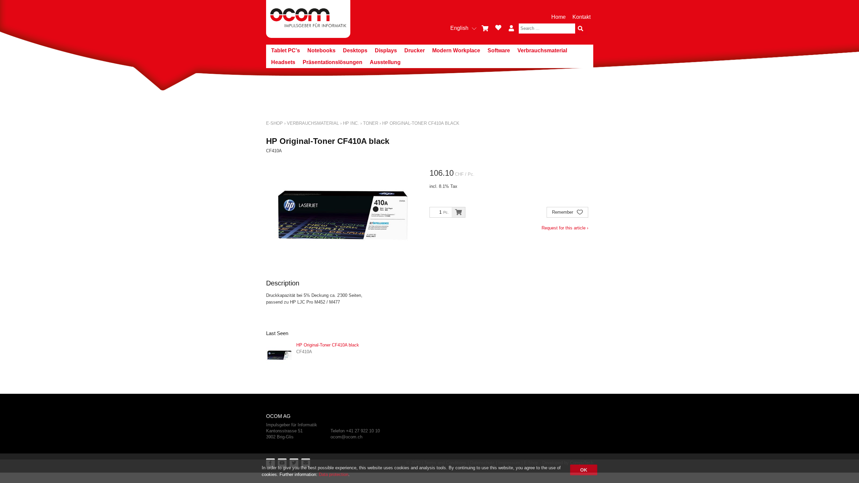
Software (499, 50)
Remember (563, 212)
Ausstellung (385, 62)
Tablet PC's (285, 50)
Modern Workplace (456, 50)
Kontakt (581, 17)
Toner (370, 123)
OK (583, 470)
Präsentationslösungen (332, 62)
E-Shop (274, 123)
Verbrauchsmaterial (542, 50)
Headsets (283, 62)
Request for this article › (565, 227)
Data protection (333, 474)
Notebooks (321, 50)
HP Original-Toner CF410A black (420, 123)
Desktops (355, 50)
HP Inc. (351, 123)
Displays (386, 50)
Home (558, 17)
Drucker (414, 50)
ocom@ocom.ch (346, 436)
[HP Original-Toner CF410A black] (279, 355)
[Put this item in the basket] (458, 212)
